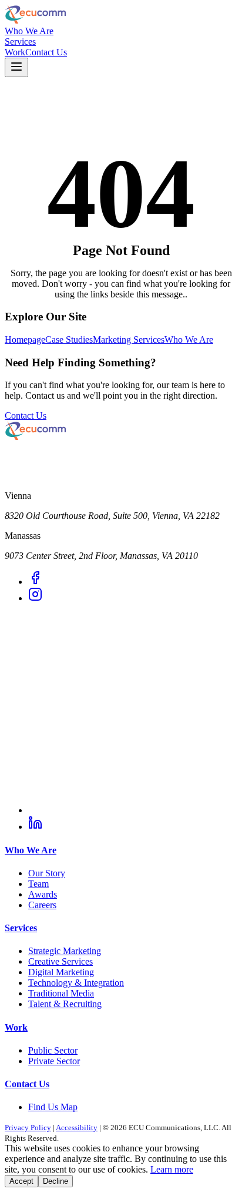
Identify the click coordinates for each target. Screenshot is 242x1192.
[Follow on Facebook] (35, 582)
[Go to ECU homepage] (121, 15)
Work (15, 52)
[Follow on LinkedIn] (35, 827)
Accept (21, 1181)
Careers (42, 905)
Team (38, 884)
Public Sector (53, 1050)
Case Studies (69, 340)
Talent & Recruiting (65, 1004)
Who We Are (29, 31)
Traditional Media (61, 993)
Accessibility (77, 1127)
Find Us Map (53, 1107)
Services (20, 42)
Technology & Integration (76, 983)
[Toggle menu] (16, 67)
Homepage (25, 340)
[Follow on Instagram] (35, 598)
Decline (55, 1181)
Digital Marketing (61, 972)
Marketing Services (128, 340)
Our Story (46, 873)
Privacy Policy (28, 1127)
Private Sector (54, 1061)
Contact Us (46, 52)
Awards (42, 894)
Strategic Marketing (64, 951)
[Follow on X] (132, 810)
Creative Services (60, 961)
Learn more (171, 1169)
